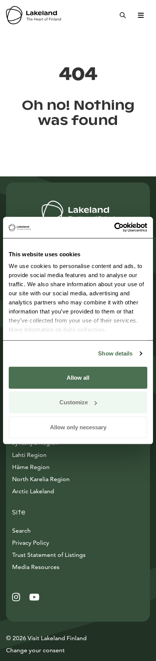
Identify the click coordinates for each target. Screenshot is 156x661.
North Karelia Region (41, 479)
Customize (73, 402)
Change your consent (35, 650)
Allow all (78, 377)
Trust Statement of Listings (49, 554)
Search (21, 530)
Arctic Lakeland (33, 491)
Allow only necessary (78, 427)
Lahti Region (29, 454)
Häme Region (31, 467)
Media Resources (70, 567)
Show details (115, 353)
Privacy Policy (30, 542)
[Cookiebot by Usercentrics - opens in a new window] (114, 227)
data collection (84, 329)
